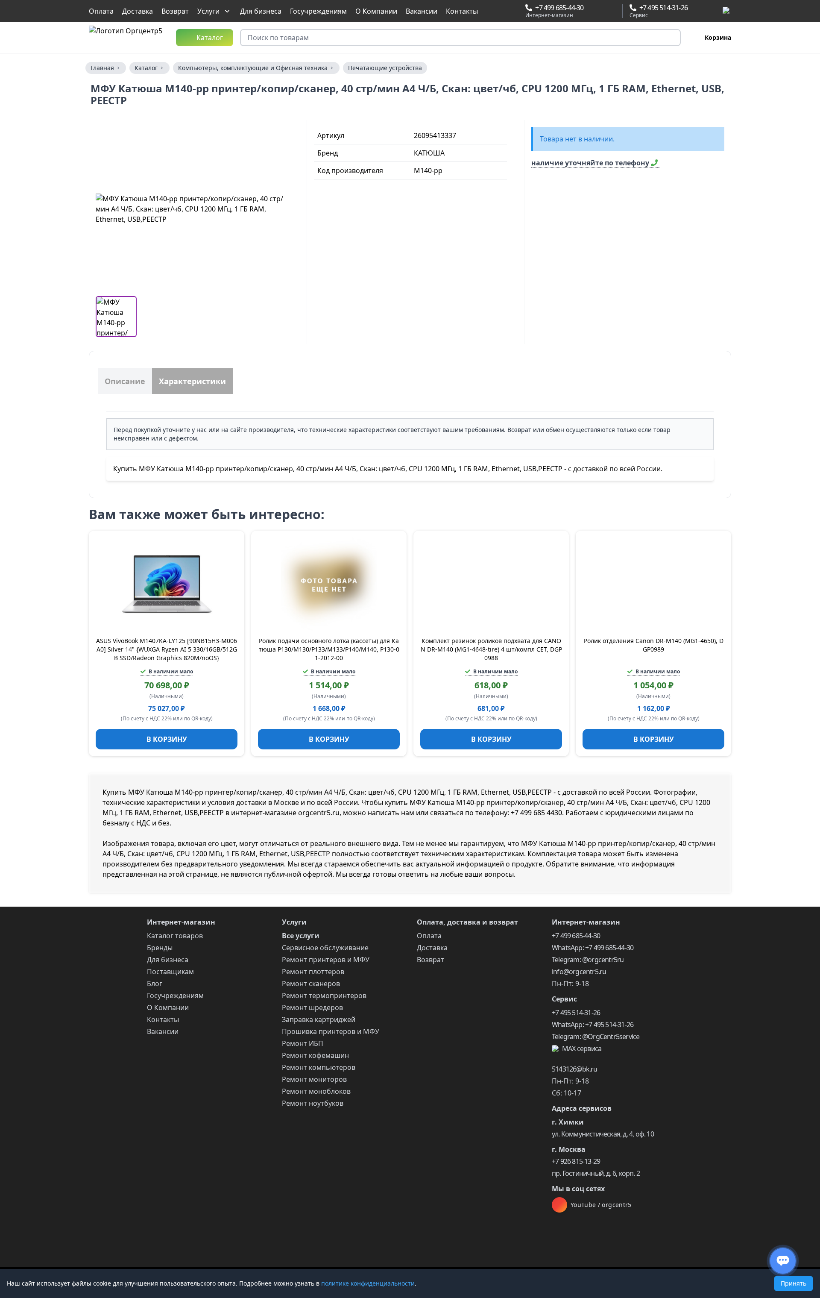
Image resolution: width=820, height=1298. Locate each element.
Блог (154, 983)
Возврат (175, 11)
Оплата (101, 11)
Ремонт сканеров (311, 983)
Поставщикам (170, 971)
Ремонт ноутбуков (312, 1103)
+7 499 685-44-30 (576, 935)
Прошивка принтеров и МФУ (330, 1031)
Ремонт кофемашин (315, 1055)
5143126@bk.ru (574, 1069)
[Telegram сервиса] (706, 11)
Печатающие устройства (385, 68)
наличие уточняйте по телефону (591, 162)
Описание (125, 381)
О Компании (376, 11)
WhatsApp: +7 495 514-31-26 (592, 1024)
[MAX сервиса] (727, 11)
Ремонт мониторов (314, 1079)
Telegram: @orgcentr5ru (588, 959)
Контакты (462, 11)
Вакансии (421, 11)
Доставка (137, 11)
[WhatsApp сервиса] (696, 11)
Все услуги (300, 935)
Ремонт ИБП (302, 1043)
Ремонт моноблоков (316, 1091)
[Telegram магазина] (602, 11)
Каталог (146, 68)
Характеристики (192, 381)
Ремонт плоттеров (313, 971)
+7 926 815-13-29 (576, 1161)
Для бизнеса (260, 11)
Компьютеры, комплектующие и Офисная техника (253, 68)
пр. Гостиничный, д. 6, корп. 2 (596, 1173)
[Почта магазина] (612, 11)
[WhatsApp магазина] (592, 11)
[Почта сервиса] (716, 11)
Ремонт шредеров (312, 1007)
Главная (102, 68)
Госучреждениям (318, 11)
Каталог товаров (175, 935)
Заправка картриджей (318, 1019)
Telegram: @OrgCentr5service (595, 1036)
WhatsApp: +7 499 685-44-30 (592, 947)
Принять (793, 1283)
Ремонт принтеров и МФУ (325, 959)
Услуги (208, 11)
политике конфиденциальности (368, 1283)
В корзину (166, 739)
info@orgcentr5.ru (579, 971)
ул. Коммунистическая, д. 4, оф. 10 (603, 1134)
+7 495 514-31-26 (576, 1012)
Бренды (160, 947)
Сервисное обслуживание (325, 947)
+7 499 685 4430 (536, 812)
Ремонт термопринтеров (324, 995)
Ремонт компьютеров (318, 1067)
